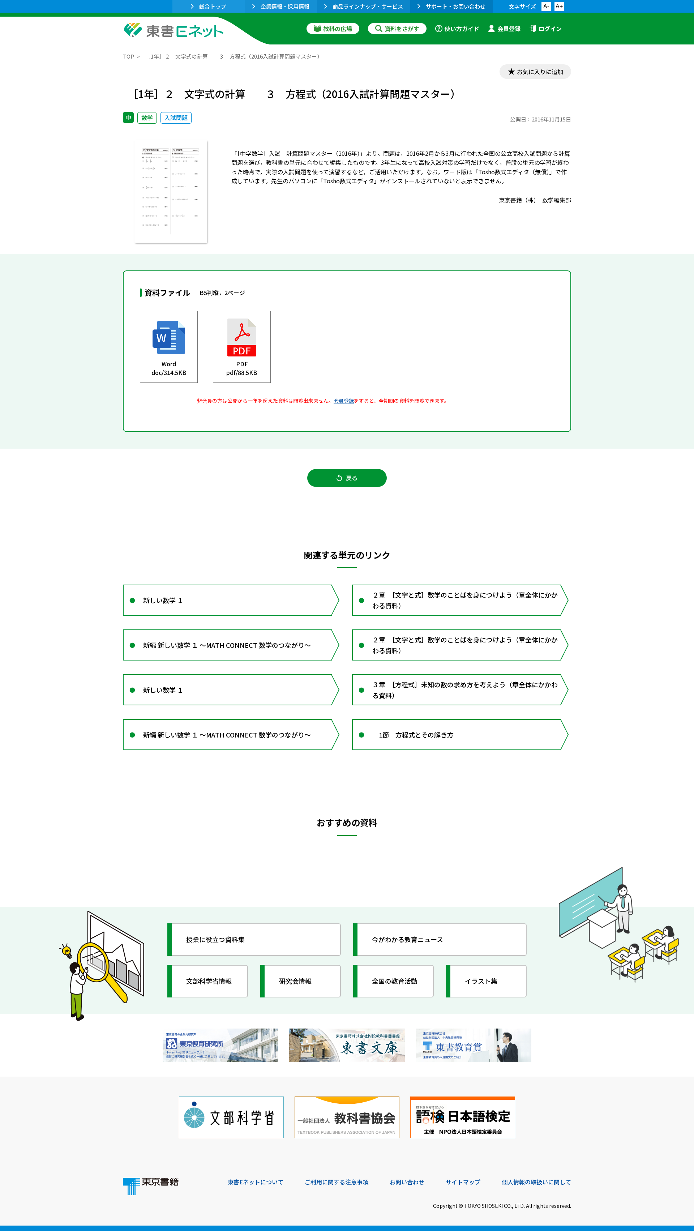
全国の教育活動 (394, 981)
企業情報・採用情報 (285, 6)
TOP (128, 56)
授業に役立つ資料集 (215, 939)
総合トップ (212, 6)
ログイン (550, 28)
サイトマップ (463, 1181)
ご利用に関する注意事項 (336, 1181)
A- (546, 6)
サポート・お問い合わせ (455, 6)
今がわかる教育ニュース (407, 939)
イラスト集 (481, 981)
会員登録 (508, 28)
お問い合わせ (407, 1181)
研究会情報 (295, 981)
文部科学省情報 (209, 981)
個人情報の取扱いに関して (536, 1181)
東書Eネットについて (255, 1181)
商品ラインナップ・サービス (368, 6)
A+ (559, 6)
